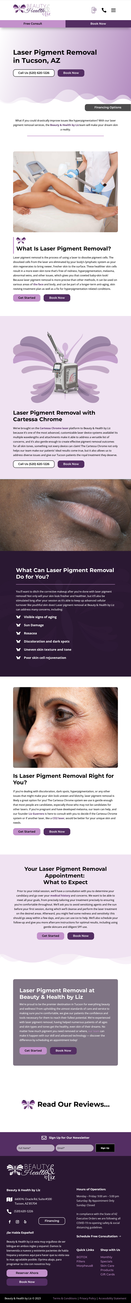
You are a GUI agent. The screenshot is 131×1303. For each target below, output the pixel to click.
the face (38, 284)
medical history (60, 895)
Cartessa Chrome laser (54, 428)
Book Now (98, 23)
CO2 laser (58, 818)
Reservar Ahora (27, 1273)
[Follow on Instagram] (17, 1222)
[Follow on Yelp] (25, 1222)
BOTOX (82, 1257)
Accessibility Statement (112, 1298)
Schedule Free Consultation (97, 1236)
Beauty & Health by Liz (64, 125)
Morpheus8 (85, 1266)
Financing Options (107, 107)
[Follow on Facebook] (10, 1222)
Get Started (26, 298)
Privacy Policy (88, 1298)
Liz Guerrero (36, 813)
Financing (52, 1221)
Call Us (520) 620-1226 (33, 73)
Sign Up (105, 1148)
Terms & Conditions (65, 1298)
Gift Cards (107, 1274)
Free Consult (32, 23)
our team (93, 1031)
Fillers (81, 1261)
